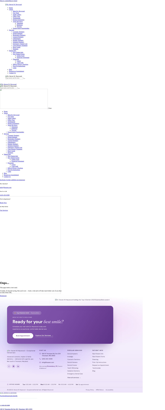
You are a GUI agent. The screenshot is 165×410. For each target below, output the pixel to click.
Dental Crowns (72, 365)
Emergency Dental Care (75, 374)
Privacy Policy (90, 390)
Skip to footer (13, 1)
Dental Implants (72, 354)
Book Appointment (23, 336)
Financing (95, 359)
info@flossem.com (5, 187)
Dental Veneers (72, 362)
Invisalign (70, 356)
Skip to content (4, 1)
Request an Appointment (100, 365)
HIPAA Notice (100, 390)
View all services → (74, 377)
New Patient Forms (98, 356)
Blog (93, 371)
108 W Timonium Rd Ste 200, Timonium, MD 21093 (16, 409)
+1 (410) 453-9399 (5, 405)
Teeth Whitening (72, 368)
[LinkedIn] (18, 366)
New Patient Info (97, 354)
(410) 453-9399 (4, 195)
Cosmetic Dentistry (73, 359)
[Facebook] (9, 366)
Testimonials (96, 368)
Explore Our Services (44, 335)
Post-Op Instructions (99, 362)
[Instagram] (13, 366)
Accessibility (109, 390)
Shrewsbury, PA (52, 366)
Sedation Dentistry (73, 371)
